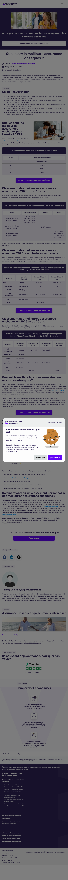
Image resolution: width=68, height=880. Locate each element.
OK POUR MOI (55, 458)
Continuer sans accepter (52, 422)
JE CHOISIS (40, 458)
